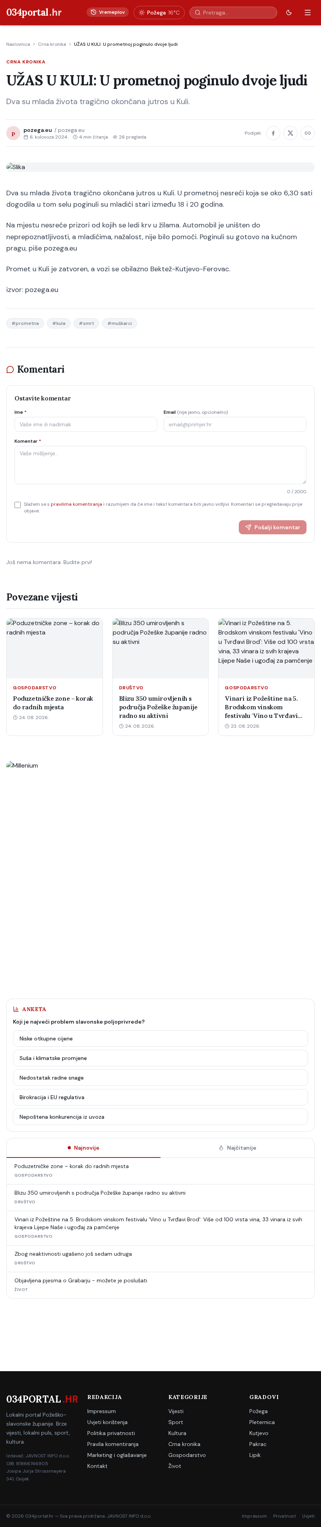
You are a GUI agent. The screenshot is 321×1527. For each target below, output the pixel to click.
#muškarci (119, 323)
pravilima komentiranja (76, 504)
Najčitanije (241, 1147)
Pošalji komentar (277, 527)
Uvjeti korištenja (107, 1422)
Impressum (101, 1411)
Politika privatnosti (111, 1433)
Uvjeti (308, 1516)
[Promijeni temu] (289, 12)
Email (196, 412)
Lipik (255, 1454)
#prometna (25, 323)
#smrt (86, 323)
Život (174, 1465)
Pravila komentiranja (113, 1444)
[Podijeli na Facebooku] (273, 133)
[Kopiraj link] (308, 133)
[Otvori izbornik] (308, 12)
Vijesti (176, 1411)
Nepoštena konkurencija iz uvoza (62, 1116)
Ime (20, 412)
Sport (175, 1422)
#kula (58, 323)
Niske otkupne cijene (46, 1038)
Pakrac (258, 1444)
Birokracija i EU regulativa (52, 1097)
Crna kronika (52, 44)
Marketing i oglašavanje (117, 1454)
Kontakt (97, 1465)
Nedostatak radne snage (52, 1077)
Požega (258, 1411)
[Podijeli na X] (290, 133)
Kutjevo (259, 1433)
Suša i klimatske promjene (53, 1058)
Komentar (27, 441)
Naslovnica (18, 44)
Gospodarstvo (187, 1454)
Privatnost (284, 1516)
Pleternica (262, 1422)
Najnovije (86, 1147)
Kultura (177, 1433)
